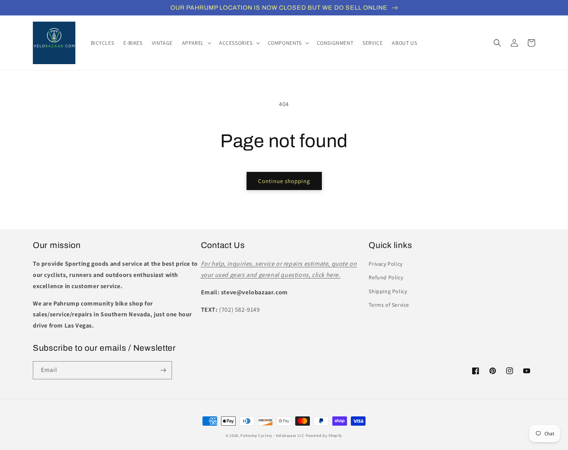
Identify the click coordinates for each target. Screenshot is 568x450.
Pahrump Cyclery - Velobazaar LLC (272, 435)
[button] (195, 43)
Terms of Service (389, 304)
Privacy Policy (385, 263)
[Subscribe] (163, 370)
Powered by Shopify (324, 435)
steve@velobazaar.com (254, 292)
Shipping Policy (388, 291)
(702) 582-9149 (239, 310)
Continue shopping (284, 181)
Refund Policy (386, 277)
